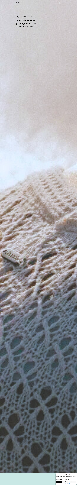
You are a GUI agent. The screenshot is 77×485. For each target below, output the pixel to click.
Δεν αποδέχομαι (65, 481)
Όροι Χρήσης (68, 483)
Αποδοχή (59, 481)
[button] (75, 474)
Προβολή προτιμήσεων (72, 481)
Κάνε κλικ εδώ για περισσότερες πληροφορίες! (26, 26)
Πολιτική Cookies (64, 483)
